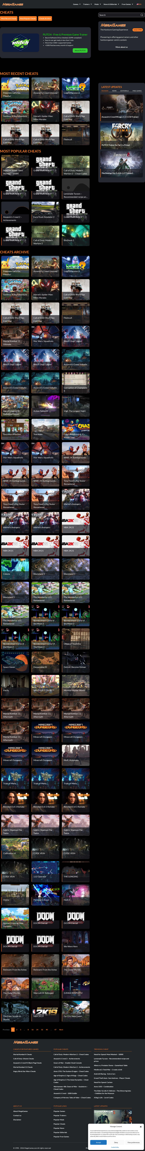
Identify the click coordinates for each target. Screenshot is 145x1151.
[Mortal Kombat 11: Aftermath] (15, 709)
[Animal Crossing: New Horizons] (15, 918)
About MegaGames (20, 1111)
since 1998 (138, 30)
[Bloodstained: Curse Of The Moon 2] (45, 639)
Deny (116, 1142)
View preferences (133, 1142)
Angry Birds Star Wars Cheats (24, 1071)
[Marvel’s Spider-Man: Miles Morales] (45, 111)
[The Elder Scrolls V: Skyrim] (15, 1011)
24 (37, 1030)
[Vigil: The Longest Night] (76, 406)
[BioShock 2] (76, 235)
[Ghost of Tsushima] (76, 639)
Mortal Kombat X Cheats (22, 1054)
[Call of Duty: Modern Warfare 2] (45, 235)
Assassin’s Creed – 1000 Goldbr (65, 1093)
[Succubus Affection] (15, 429)
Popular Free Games (61, 1137)
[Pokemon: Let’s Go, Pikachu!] (15, 88)
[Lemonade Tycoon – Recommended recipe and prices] (76, 189)
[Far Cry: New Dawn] (76, 1011)
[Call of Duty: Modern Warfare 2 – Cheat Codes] (76, 165)
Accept (98, 1142)
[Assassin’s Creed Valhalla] (76, 359)
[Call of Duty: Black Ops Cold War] (76, 111)
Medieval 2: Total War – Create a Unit (108, 1070)
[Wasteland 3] (45, 569)
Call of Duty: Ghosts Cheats (23, 1059)
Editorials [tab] (124, 91)
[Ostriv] (15, 895)
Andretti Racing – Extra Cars (104, 1074)
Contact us (17, 1115)
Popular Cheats (59, 1124)
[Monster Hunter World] (76, 685)
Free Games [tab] (137, 91)
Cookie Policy (115, 1147)
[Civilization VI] (15, 848)
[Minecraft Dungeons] (45, 732)
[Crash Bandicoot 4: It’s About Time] (76, 429)
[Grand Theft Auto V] (45, 165)
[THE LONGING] (76, 871)
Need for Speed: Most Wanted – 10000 (108, 1054)
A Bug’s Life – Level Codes (103, 1098)
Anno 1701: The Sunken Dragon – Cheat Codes (71, 1071)
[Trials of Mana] (15, 778)
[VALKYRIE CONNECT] (45, 685)
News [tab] (114, 91)
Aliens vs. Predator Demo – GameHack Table (110, 1065)
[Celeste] (15, 569)
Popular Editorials (60, 1132)
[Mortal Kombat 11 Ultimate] (15, 336)
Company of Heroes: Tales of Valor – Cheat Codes (72, 1098)
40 (47, 1030)
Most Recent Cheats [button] (8, 18)
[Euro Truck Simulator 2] (45, 212)
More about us (122, 47)
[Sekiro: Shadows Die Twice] (15, 825)
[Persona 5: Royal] (45, 895)
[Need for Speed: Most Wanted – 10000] (15, 165)
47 (55, 1030)
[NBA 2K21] (76, 522)
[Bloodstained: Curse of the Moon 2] (45, 615)
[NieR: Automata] (76, 755)
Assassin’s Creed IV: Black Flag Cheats (27, 1063)
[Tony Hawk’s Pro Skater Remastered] (76, 476)
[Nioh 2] (76, 895)
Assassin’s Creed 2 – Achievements (67, 1059)
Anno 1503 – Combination (103, 1086)
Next (61, 1030)
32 (42, 1030)
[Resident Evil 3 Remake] (15, 802)
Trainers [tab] (104, 91)
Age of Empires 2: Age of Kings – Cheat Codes (71, 1075)
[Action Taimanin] (45, 406)
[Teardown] (45, 429)
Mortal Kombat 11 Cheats (23, 1067)
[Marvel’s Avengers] (76, 499)
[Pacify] (15, 685)
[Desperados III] (45, 662)
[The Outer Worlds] (76, 965)
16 (32, 1030)
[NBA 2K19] (45, 1011)
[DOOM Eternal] (45, 918)
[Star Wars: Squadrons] (45, 336)
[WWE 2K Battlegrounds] (76, 452)
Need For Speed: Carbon (103, 1082)
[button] (141, 1126)
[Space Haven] (15, 662)
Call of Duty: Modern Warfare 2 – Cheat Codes (71, 1054)
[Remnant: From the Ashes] (15, 965)
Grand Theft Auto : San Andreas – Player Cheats (112, 1078)
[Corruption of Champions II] (76, 383)
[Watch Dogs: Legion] (76, 336)
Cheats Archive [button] (45, 18)
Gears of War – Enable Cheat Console (68, 1063)
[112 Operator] (45, 871)
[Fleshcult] (76, 134)
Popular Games (59, 1111)
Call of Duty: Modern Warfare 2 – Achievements (72, 1067)
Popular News (59, 1128)
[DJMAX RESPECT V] (76, 988)
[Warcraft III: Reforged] (45, 988)
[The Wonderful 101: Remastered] (45, 592)
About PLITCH (80, 50)
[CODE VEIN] (45, 848)
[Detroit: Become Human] (76, 662)
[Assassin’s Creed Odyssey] (45, 88)
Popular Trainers (60, 1115)
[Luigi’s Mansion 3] (76, 88)
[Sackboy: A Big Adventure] (15, 111)
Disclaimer (17, 1120)
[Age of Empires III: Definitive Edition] (15, 406)
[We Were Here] (76, 941)
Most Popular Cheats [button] (28, 18)
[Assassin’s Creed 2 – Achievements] (15, 212)
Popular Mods (59, 1120)
